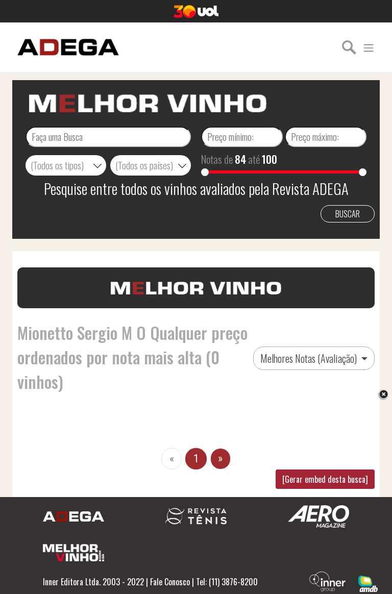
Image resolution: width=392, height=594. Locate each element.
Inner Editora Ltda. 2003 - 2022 (93, 582)
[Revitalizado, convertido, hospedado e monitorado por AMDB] (368, 583)
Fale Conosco (170, 582)
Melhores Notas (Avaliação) (309, 358)
